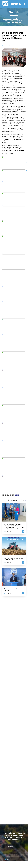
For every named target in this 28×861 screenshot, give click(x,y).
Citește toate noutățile (16, 500)
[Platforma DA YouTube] (14, 4)
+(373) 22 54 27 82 (10, 851)
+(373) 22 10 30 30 (10, 849)
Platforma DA (7, 19)
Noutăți (15, 19)
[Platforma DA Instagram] (17, 4)
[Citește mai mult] (23, 531)
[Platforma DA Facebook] (12, 4)
